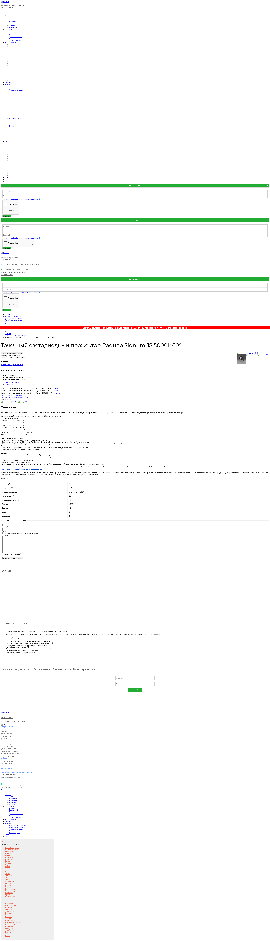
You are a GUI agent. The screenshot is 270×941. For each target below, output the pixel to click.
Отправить (6, 216)
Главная (8, 334)
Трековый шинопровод (14, 324)
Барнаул (8, 907)
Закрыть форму (17, 558)
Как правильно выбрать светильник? (15, 397)
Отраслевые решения (17, 90)
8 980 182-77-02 (17, 5)
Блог (7, 141)
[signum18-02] (252, 355)
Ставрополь (9, 881)
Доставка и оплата (7, 729)
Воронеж (8, 853)
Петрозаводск (10, 891)
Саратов (8, 883)
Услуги (7, 84)
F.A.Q (11, 816)
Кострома (9, 893)
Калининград (10, 889)
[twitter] (14, 402)
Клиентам (8, 29)
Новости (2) (13, 800)
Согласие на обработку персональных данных (20, 199)
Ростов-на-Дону (11, 850)
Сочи (7, 879)
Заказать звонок (7, 7)
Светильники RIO (6, 744)
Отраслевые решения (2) (18, 827)
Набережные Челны (13, 922)
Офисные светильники (13, 322)
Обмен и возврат (15, 41)
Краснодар (9, 852)
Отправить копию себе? (11, 554)
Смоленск (9, 928)
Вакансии (13, 27)
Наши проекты (10, 42)
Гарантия (12, 35)
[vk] (20, 402)
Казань (7, 855)
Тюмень (8, 887)
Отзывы (12, 25)
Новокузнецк (10, 926)
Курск (7, 895)
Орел (7, 898)
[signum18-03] (263, 355)
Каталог (8, 795)
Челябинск (9, 911)
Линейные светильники (14, 320)
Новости (12, 22)
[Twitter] (17, 777)
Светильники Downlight (14, 318)
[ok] (25, 402)
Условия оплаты (11, 385)
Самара (8, 863)
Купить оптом (6, 365)
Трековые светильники (14, 316)
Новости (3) (13, 799)
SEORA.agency (18, 787)
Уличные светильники (8, 750)
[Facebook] (5, 402)
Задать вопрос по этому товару (12, 353)
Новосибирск (10, 857)
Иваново (8, 917)
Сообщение (7, 535)
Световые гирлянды (7, 756)
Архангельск (10, 909)
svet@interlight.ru (7, 260)
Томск (7, 874)
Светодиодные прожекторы (15, 336)
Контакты (8, 177)
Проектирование (15, 118)
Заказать (56, 388)
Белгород (9, 903)
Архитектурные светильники (10, 755)
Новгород (9, 859)
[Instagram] (9, 777)
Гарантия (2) (13, 810)
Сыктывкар (9, 876)
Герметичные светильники (10, 748)
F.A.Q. (11, 39)
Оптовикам (9, 82)
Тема (4, 531)
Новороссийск (10, 897)
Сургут (7, 878)
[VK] (2, 777)
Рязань (8, 885)
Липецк (8, 919)
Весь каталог (10, 314)
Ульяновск (9, 934)
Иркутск (8, 913)
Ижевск (8, 932)
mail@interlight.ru (13, 258)
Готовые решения (7, 761)
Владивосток (10, 921)
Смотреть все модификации (11, 395)
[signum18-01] (253, 353)
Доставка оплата (15, 37)
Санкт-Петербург (12, 848)
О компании (9, 16)
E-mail (5, 527)
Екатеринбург (10, 905)
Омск (7, 872)
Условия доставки (12, 383)
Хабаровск (9, 915)
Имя (4, 523)
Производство (14, 126)
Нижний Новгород (12, 924)
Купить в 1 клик (17, 365)
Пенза (7, 936)
